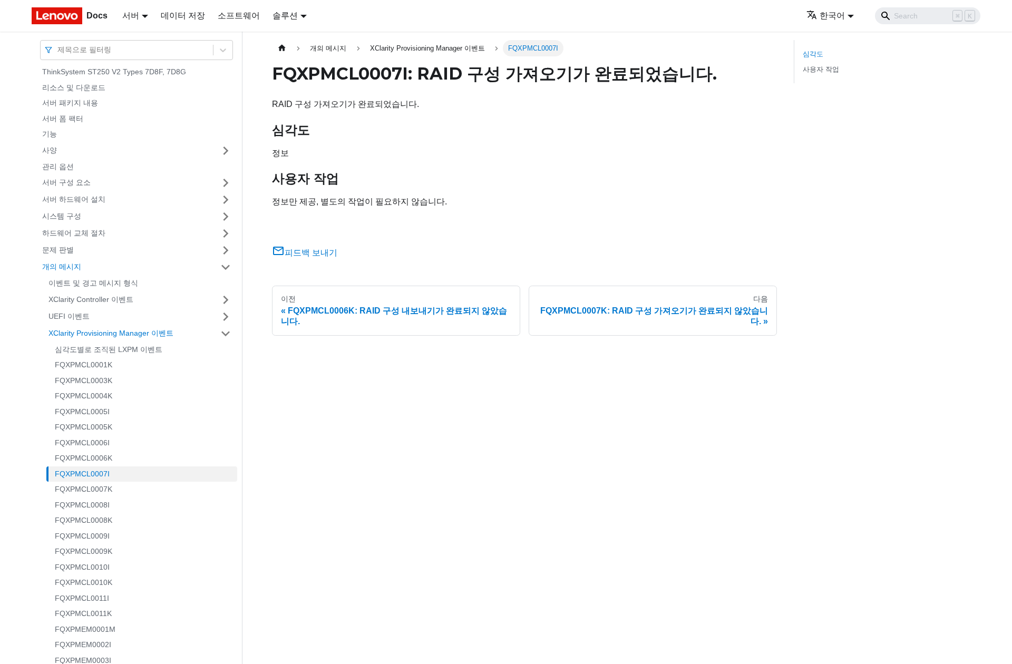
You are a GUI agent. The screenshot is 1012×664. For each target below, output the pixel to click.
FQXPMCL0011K (83, 613)
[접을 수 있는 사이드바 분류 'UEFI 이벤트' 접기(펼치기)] (225, 316)
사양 (49, 150)
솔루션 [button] (285, 15)
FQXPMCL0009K (83, 551)
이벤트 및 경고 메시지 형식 (93, 283)
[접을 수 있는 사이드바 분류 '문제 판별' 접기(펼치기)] (225, 250)
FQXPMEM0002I (83, 644)
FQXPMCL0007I (82, 474)
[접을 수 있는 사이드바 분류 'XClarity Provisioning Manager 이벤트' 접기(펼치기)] (225, 333)
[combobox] (58, 50)
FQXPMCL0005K (83, 427)
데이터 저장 (183, 15)
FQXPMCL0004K (83, 396)
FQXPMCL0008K (83, 520)
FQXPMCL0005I (82, 411)
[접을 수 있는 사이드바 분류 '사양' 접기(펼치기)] (225, 150)
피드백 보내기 (311, 252)
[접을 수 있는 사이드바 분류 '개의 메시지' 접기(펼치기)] (225, 267)
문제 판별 (58, 250)
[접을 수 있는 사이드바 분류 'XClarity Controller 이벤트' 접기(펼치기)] (225, 299)
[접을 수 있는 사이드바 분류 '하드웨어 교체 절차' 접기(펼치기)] (225, 233)
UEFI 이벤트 (69, 316)
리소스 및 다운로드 (73, 87)
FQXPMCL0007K (83, 489)
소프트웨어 (239, 15)
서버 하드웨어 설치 (73, 199)
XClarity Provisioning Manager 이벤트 (110, 333)
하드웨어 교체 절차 (73, 233)
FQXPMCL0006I (82, 442)
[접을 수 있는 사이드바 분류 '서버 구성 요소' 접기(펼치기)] (225, 182)
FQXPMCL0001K (83, 364)
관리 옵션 (58, 166)
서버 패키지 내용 (70, 103)
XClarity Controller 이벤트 (90, 299)
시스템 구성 (61, 216)
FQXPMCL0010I (82, 567)
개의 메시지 (61, 266)
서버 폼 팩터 (62, 118)
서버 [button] (130, 15)
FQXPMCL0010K (83, 582)
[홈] (282, 48)
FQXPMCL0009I (82, 536)
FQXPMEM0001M (85, 629)
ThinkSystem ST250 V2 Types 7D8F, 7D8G (114, 71)
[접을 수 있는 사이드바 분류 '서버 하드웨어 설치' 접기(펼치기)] (225, 199)
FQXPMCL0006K (83, 458)
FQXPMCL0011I (82, 598)
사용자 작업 (821, 69)
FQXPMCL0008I (82, 505)
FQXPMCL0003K (83, 380)
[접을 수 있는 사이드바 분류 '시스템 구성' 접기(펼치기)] (225, 216)
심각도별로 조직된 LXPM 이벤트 (108, 349)
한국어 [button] (832, 15)
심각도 (813, 54)
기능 (49, 134)
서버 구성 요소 (66, 182)
